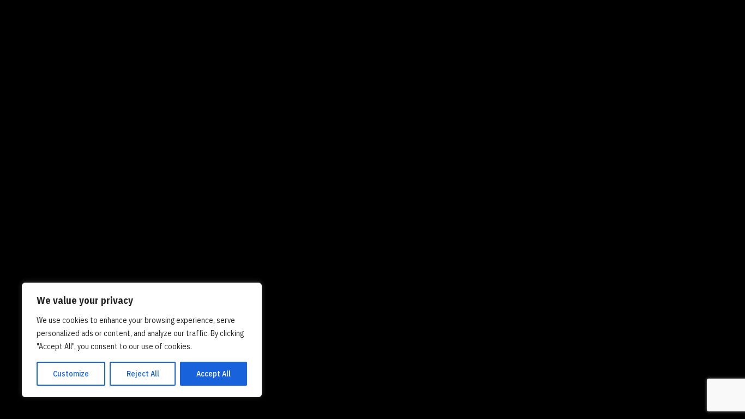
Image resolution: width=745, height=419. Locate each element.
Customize (71, 374)
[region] (142, 340)
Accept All (213, 374)
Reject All (143, 374)
